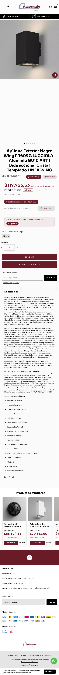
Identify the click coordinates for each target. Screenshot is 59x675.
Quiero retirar (49, 177)
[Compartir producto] (55, 75)
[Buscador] (50, 7)
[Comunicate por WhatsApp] (54, 661)
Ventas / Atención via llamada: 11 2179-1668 (18, 578)
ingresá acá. (45, 659)
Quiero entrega (34, 177)
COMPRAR (29, 257)
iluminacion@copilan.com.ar (12, 583)
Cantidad (4, 242)
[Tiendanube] (29, 665)
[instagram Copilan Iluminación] (29, 557)
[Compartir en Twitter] (13, 477)
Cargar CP (12, 224)
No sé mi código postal (11, 283)
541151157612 (8, 574)
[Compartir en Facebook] (9, 477)
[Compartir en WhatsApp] (5, 477)
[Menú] (4, 7)
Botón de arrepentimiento (29, 662)
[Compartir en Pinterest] (17, 477)
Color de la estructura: (13, 232)
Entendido (49, 671)
